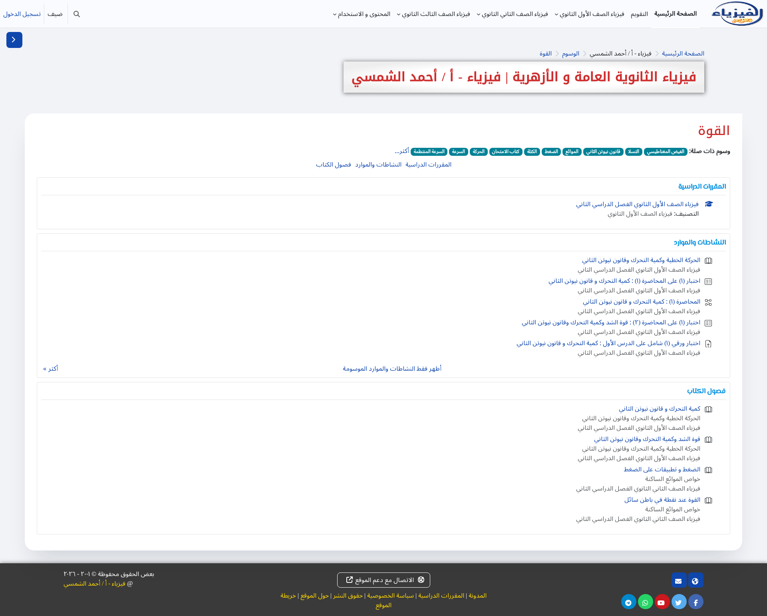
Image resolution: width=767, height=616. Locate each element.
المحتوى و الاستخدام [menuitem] (364, 14)
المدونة (478, 595)
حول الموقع (314, 595)
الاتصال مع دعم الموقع (384, 580)
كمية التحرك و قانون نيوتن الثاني (659, 408)
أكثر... (402, 151)
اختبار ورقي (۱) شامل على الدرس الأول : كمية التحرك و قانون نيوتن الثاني (608, 343)
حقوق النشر (348, 595)
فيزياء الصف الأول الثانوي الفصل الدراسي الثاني (637, 204)
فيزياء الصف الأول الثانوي (640, 214)
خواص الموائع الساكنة (672, 479)
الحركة (479, 152)
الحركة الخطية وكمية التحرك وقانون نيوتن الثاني (641, 260)
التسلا (633, 152)
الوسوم (570, 53)
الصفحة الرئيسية (683, 53)
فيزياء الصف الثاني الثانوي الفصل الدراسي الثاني (638, 488)
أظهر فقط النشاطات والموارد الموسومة (392, 369)
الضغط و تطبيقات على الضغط (662, 469)
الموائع (572, 152)
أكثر (53, 369)
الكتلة (532, 152)
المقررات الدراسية (428, 164)
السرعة (458, 152)
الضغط (551, 152)
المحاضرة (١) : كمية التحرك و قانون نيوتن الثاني (641, 301)
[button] (77, 14)
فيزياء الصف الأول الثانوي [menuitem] (592, 14)
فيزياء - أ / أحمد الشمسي (94, 583)
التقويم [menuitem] (639, 14)
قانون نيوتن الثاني (603, 152)
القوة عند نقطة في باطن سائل (662, 500)
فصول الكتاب (333, 164)
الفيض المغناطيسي (665, 152)
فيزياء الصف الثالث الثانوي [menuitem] (436, 14)
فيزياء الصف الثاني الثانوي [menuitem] (515, 14)
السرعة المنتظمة (429, 152)
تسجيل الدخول (22, 14)
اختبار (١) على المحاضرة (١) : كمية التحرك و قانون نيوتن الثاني (624, 281)
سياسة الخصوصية (390, 595)
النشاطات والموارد (378, 164)
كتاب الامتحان (505, 152)
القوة (546, 53)
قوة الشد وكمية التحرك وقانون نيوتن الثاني (647, 439)
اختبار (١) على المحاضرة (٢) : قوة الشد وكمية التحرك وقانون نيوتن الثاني (611, 322)
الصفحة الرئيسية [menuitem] (675, 13)
